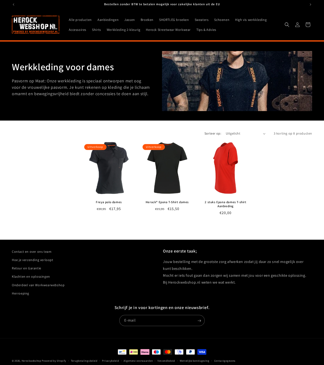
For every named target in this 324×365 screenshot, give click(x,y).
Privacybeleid (110, 360)
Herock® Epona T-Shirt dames (167, 202)
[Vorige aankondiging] (13, 4)
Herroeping (20, 293)
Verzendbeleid (166, 360)
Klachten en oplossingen (31, 277)
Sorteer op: (212, 133)
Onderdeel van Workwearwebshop (38, 285)
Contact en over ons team (31, 251)
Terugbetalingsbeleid (84, 360)
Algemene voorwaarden (138, 360)
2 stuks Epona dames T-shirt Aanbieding (225, 204)
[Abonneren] (199, 320)
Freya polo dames (109, 202)
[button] (287, 24)
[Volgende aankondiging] (310, 4)
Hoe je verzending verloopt (32, 260)
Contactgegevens (225, 360)
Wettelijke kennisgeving (194, 360)
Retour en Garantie (26, 268)
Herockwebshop (31, 360)
